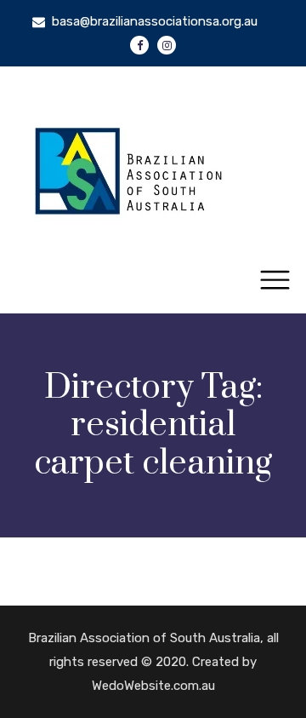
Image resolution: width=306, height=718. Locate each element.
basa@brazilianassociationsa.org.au (155, 21)
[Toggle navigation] (275, 280)
